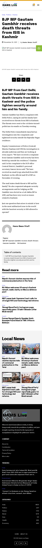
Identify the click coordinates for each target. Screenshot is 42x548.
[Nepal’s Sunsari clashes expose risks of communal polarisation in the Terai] (11, 348)
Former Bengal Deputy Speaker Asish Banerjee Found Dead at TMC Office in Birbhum (18, 321)
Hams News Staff (30, 42)
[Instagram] (21, 543)
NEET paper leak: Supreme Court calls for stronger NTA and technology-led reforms (11, 392)
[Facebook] (14, 80)
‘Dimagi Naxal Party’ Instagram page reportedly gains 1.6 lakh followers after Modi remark (19, 310)
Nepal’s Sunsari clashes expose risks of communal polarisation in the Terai (11, 363)
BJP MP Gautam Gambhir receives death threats (20, 241)
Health (4, 316)
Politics (8, 15)
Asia (3, 276)
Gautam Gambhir (9, 243)
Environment (6, 478)
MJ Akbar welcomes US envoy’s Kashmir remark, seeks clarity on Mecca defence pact (19, 290)
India (3, 15)
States (14, 15)
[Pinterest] (23, 80)
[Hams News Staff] (7, 229)
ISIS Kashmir (21, 243)
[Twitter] (19, 80)
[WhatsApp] (28, 80)
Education (5, 296)
